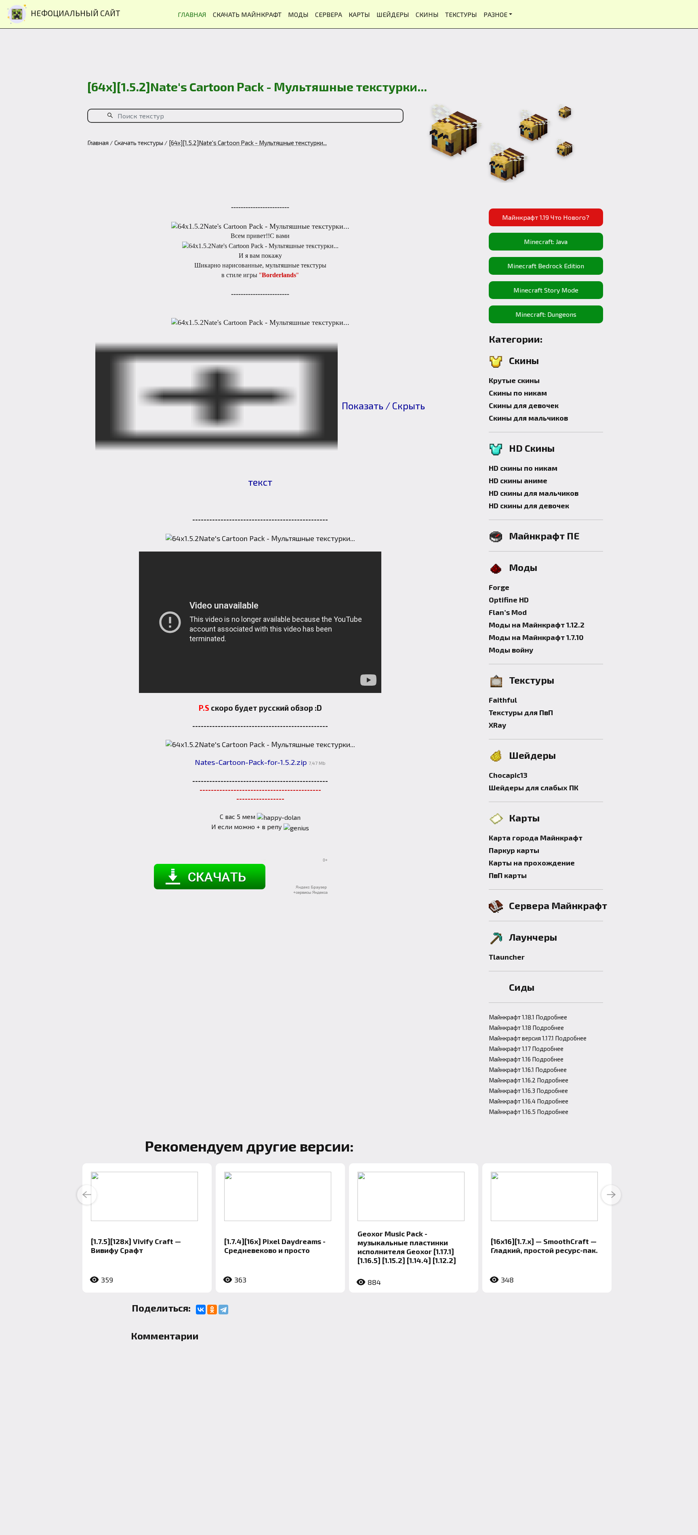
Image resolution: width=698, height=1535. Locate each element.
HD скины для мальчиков (533, 493)
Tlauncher (507, 956)
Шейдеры (532, 755)
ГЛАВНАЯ (192, 14)
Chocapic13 (508, 775)
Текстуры (531, 680)
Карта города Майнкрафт (535, 837)
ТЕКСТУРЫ (461, 14)
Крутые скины (514, 380)
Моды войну (511, 649)
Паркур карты (514, 850)
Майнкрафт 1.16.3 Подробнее (528, 1090)
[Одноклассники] (212, 1309)
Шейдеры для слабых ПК (533, 787)
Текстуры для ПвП (521, 712)
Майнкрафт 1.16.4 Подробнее (528, 1101)
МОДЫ (298, 14)
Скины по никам (518, 392)
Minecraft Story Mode (545, 290)
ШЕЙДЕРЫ (392, 14)
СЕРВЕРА (328, 14)
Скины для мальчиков (528, 417)
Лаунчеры (533, 937)
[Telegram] (223, 1309)
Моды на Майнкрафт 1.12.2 (536, 624)
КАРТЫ (359, 14)
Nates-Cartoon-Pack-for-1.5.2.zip (251, 761)
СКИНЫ (427, 14)
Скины (524, 360)
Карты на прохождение (532, 862)
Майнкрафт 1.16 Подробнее (526, 1059)
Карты (524, 817)
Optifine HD (509, 599)
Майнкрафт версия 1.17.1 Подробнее (538, 1038)
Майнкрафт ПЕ (544, 535)
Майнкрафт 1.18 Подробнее (526, 1027)
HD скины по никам (523, 467)
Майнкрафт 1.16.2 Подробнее (528, 1080)
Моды (523, 567)
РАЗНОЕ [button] (495, 14)
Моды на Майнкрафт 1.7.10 (536, 637)
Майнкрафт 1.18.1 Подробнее (528, 1017)
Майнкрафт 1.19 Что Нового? (545, 217)
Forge (499, 587)
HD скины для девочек (529, 505)
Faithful (503, 699)
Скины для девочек (524, 405)
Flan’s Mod (508, 612)
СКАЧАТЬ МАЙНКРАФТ (247, 14)
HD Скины (532, 448)
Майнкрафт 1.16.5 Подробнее (528, 1111)
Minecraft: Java (546, 241)
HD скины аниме (518, 480)
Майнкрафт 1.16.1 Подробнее (528, 1069)
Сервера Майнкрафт (558, 905)
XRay (497, 724)
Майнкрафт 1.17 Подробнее (526, 1048)
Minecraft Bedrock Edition (545, 266)
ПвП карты (508, 875)
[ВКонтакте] (201, 1309)
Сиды (521, 987)
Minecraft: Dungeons (545, 314)
